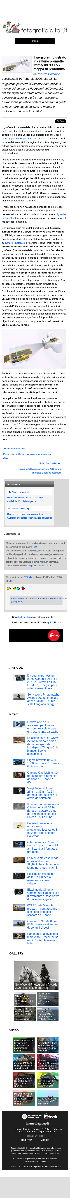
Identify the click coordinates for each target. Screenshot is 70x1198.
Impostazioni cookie (48, 1131)
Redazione (24, 1131)
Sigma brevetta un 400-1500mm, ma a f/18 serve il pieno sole (43, 763)
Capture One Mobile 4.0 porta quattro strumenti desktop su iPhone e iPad (42, 777)
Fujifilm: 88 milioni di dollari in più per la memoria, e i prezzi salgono (40, 878)
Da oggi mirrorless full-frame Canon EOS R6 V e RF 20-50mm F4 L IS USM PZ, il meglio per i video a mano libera (42, 682)
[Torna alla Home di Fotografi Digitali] (35, 33)
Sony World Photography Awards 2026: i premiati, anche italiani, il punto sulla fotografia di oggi (43, 699)
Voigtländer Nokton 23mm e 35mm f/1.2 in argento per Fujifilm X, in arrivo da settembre (42, 793)
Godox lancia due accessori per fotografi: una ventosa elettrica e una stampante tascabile (42, 727)
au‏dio (43, 138)
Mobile (45, 1140)
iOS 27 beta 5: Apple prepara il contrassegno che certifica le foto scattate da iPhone (42, 910)
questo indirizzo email (40, 565)
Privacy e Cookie (31, 1129)
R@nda (28, 577)
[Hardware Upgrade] (32, 1119)
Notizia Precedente (15, 448)
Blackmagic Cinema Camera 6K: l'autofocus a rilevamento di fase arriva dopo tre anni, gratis (43, 894)
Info (35, 546)
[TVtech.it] (50, 1119)
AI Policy (46, 1129)
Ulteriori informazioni (52, 1153)
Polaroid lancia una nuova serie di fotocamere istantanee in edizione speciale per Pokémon (43, 830)
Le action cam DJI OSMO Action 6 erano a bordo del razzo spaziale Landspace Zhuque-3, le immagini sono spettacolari (43, 745)
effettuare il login (24, 617)
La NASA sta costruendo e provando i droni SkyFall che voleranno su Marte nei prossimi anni (43, 863)
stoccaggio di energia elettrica (19, 138)
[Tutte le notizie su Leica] (36, 641)
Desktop (26, 1140)
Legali (18, 1129)
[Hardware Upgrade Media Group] (37, 1126)
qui (49, 622)
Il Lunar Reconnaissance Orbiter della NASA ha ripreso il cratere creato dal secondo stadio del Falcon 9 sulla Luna (43, 811)
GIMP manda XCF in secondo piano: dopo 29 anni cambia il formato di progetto (42, 847)
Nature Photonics (15, 242)
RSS (34, 1131)
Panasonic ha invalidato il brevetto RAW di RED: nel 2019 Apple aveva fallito (42, 938)
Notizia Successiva (48, 463)
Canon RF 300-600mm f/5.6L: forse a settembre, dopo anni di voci (42, 924)
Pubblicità (57, 1129)
